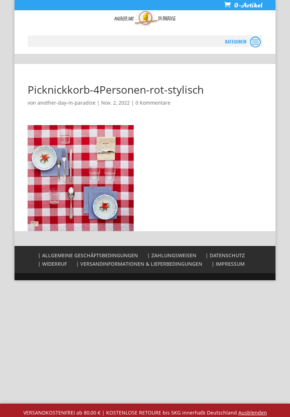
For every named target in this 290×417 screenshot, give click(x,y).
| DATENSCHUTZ (225, 255)
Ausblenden (252, 412)
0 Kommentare (152, 102)
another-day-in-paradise (66, 102)
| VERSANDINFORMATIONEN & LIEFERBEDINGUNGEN (139, 263)
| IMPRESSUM (228, 263)
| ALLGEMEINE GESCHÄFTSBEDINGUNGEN (88, 255)
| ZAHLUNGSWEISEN (171, 255)
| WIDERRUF (52, 263)
